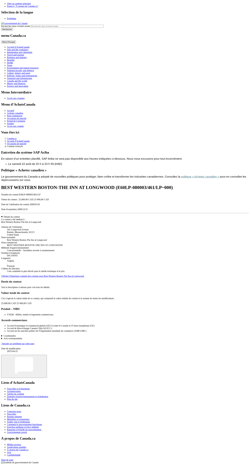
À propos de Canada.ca (17, 450)
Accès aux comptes (16, 98)
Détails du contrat (12, 217)
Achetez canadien (15, 113)
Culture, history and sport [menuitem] (18, 73)
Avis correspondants (13, 338)
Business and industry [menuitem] (17, 57)
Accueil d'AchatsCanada (18, 141)
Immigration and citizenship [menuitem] (19, 52)
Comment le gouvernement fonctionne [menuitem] (24, 424)
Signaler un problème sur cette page (18, 343)
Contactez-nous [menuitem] (14, 411)
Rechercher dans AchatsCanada (15, 26)
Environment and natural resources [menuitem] (23, 68)
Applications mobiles (16, 447)
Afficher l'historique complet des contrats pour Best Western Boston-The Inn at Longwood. (42, 276)
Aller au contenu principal (19, 3)
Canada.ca (11, 138)
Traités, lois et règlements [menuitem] (18, 422)
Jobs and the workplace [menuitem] (17, 49)
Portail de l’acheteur (16, 121)
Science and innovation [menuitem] (17, 86)
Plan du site (12, 399)
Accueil (10, 110)
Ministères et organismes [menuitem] (18, 419)
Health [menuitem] (10, 62)
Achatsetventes (14, 391)
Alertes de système (15, 394)
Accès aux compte (15, 126)
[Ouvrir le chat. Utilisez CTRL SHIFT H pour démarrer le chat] (24, 366)
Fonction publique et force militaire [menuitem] (23, 427)
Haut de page (7, 460)
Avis (9, 452)
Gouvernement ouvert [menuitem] (17, 432)
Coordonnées (10, 336)
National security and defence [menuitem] (20, 70)
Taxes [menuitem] (9, 65)
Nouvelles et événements (18, 388)
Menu (8, 42)
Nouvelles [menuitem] (11, 414)
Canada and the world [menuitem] (17, 81)
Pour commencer (14, 116)
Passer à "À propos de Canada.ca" (22, 6)
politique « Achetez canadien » (200, 176)
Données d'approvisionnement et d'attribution (27, 396)
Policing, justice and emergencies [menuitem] (22, 75)
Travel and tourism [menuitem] (15, 55)
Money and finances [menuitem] (16, 83)
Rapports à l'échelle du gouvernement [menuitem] (24, 429)
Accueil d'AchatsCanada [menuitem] (18, 47)
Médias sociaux (14, 444)
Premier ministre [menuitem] (14, 416)
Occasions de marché (16, 118)
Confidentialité (13, 455)
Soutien (10, 123)
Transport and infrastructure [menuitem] (19, 78)
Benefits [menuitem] (10, 60)
